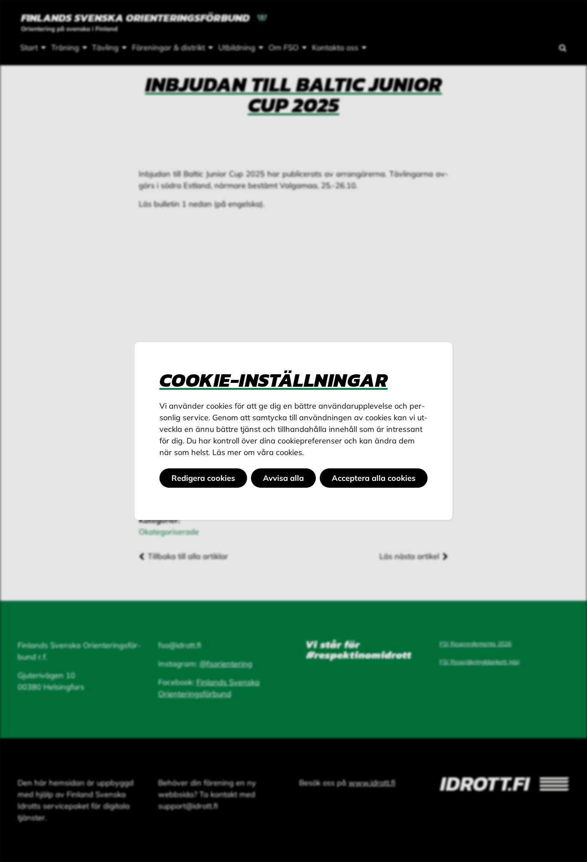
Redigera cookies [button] (203, 478)
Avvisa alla (283, 478)
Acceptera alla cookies (374, 478)
